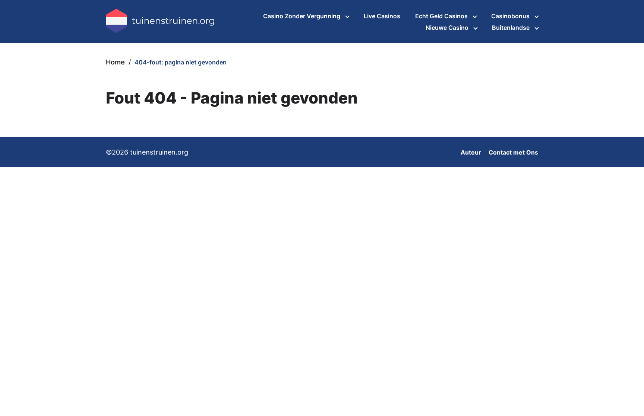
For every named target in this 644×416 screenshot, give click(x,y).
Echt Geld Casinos (441, 16)
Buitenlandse (511, 27)
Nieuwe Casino (447, 27)
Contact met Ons (513, 152)
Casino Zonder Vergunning (301, 16)
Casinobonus (510, 16)
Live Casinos (382, 16)
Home (115, 62)
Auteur (471, 152)
